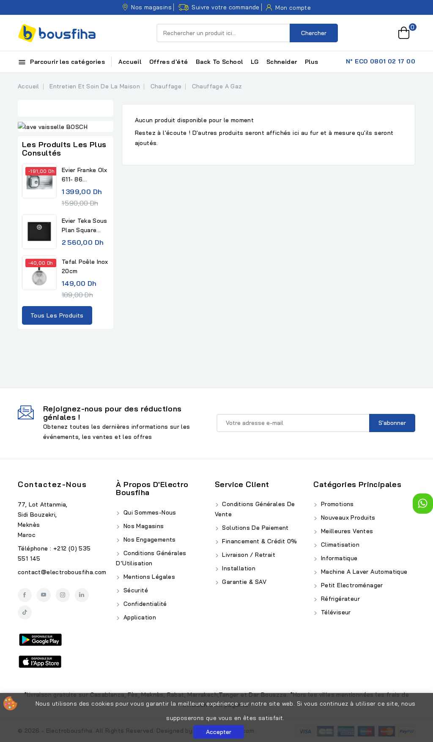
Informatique (338, 558)
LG (255, 62)
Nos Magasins (142, 526)
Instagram (63, 595)
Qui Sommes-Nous (148, 512)
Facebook (25, 595)
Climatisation (339, 544)
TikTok (25, 612)
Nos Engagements (148, 539)
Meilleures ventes (346, 531)
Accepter (218, 732)
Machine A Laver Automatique (363, 571)
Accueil (129, 62)
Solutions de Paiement (254, 527)
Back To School (219, 62)
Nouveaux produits (347, 517)
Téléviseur (335, 612)
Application (138, 617)
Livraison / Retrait (247, 555)
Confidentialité (144, 604)
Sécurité (134, 590)
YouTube (44, 595)
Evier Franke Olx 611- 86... (84, 174)
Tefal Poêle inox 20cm (85, 266)
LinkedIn (82, 595)
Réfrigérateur (339, 598)
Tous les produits (57, 315)
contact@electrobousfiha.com (62, 572)
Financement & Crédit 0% (258, 541)
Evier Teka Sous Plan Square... (84, 225)
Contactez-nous (52, 484)
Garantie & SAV (243, 582)
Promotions (336, 504)
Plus (311, 62)
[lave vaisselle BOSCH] (65, 126)
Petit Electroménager (351, 585)
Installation (237, 568)
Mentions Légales (148, 576)
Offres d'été (168, 62)
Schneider (281, 62)
